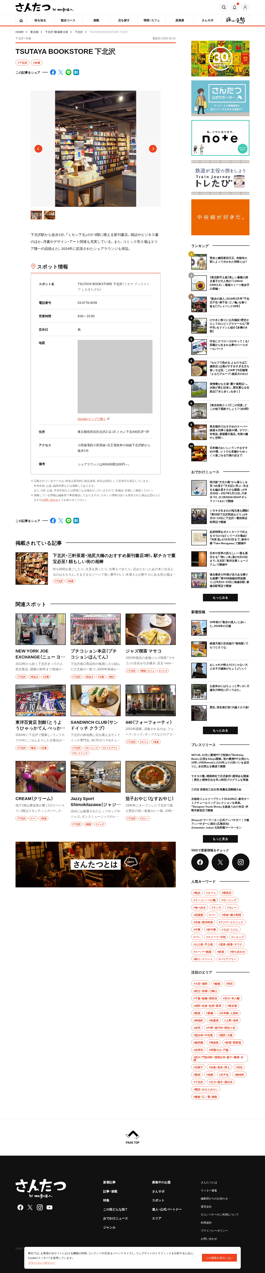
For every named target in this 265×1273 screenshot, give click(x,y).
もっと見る (220, 838)
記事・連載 (110, 1191)
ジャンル (109, 1227)
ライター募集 (209, 1190)
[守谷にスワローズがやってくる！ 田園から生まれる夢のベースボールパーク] (220, 345)
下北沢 (79, 32)
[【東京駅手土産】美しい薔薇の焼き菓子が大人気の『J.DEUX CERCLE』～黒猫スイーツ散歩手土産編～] (220, 281)
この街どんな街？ (115, 1209)
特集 (106, 1200)
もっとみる (220, 597)
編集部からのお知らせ (214, 1198)
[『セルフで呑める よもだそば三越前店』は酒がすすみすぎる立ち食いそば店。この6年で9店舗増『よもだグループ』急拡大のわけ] (220, 367)
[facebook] (20, 1207)
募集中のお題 (161, 1182)
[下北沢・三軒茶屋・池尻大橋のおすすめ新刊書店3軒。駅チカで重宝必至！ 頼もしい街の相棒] (96, 568)
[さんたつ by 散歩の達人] (45, 7)
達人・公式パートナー (167, 1209)
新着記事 (109, 1182)
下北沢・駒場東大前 (56, 32)
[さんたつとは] (96, 864)
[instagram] (40, 1207)
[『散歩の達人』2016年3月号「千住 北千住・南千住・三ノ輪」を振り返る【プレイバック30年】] (220, 303)
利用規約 (206, 1222)
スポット (158, 1200)
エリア (156, 1218)
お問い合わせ (50, 500)
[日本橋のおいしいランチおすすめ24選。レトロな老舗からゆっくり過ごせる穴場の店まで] (220, 452)
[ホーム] (21, 20)
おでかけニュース (115, 1218)
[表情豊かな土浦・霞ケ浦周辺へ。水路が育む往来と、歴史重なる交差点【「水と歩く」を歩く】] (220, 388)
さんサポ (158, 1191)
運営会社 (206, 1206)
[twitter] (30, 1207)
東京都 (34, 32)
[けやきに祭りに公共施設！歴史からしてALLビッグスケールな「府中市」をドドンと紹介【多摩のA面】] (220, 324)
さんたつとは (209, 1182)
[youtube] (49, 1207)
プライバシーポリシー (214, 1230)
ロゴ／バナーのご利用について (220, 1214)
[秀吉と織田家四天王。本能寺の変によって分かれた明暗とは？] (220, 262)
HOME (20, 32)
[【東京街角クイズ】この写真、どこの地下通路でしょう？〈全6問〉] (220, 409)
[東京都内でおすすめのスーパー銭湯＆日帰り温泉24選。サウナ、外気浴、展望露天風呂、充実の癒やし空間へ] (220, 431)
